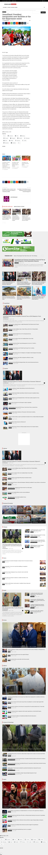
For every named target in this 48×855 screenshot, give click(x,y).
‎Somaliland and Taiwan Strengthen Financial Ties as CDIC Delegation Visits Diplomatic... (22, 317)
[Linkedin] (14, 23)
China (10, 403)
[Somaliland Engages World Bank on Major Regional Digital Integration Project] (4, 774)
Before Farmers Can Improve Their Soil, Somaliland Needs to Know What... (23, 298)
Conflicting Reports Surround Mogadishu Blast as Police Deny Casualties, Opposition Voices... (24, 397)
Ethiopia (4, 542)
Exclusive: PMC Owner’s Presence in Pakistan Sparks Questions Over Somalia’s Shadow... (24, 426)
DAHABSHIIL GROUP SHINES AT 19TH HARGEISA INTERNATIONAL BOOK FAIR (24, 519)
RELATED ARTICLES (8, 206)
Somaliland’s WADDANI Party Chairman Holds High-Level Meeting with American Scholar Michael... (37, 605)
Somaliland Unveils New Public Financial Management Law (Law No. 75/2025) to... (22, 343)
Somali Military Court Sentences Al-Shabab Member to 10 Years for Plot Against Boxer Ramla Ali (25, 810)
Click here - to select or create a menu (10, 7)
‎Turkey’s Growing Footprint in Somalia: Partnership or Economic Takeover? (8, 283)
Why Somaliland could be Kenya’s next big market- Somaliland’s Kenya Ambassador (16, 583)
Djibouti (9, 699)
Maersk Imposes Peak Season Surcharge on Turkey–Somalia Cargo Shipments (37, 519)
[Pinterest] (9, 23)
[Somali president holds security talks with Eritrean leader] (4, 660)
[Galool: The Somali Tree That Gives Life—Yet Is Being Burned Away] (9, 291)
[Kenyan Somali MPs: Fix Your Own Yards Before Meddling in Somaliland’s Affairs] (43, 568)
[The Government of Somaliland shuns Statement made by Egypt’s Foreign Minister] (4, 826)
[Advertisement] (32, 4)
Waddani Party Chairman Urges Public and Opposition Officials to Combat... (21, 357)
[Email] (19, 23)
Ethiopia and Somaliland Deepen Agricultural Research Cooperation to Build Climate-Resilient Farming (27, 763)
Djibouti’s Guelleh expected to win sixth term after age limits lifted (18, 692)
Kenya (3, 567)
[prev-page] (3, 222)
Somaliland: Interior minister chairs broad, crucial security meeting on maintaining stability (9, 190)
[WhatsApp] (11, 23)
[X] (45, 1)
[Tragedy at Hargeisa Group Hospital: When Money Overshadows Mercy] (4, 478)
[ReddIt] (17, 23)
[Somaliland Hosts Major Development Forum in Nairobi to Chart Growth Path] (43, 573)
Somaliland (7, 10)
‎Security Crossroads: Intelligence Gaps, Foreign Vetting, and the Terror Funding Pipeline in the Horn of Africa (26, 218)
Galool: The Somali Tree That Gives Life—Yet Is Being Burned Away (8, 298)
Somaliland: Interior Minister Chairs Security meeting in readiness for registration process (6, 165)
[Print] (22, 23)
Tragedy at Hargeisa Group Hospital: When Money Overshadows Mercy (19, 477)
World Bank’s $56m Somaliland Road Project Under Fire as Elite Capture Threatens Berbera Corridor (24, 510)
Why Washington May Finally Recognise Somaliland (12, 608)
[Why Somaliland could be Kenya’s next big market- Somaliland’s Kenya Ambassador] (43, 585)
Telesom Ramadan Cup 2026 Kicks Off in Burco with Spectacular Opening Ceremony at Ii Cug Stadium (26, 815)
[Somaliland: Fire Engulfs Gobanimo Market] (26, 158)
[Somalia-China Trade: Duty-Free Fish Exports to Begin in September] (5, 403)
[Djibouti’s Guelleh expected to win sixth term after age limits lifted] (24, 681)
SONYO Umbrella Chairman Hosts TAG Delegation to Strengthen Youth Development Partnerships (25, 352)
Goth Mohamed (6, 20)
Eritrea (9, 651)
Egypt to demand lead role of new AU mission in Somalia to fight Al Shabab (19, 646)
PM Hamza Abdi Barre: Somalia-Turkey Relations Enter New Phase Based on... (38, 298)
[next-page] (5, 222)
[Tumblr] (25, 23)
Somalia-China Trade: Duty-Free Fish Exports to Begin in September (20, 402)
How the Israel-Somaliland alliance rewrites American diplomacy (19, 492)
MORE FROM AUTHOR (19, 206)
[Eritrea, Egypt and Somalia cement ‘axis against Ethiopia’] (4, 655)
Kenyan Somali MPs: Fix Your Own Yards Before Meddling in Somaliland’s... (15, 566)
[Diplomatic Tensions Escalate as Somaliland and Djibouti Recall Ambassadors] (4, 717)
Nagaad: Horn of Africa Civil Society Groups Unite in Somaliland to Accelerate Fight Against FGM (25, 701)
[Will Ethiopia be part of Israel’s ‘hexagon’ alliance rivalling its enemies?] (27, 546)
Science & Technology (11, 759)
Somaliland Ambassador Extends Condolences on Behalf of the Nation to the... (15, 577)
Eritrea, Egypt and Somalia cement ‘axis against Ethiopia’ (18, 654)
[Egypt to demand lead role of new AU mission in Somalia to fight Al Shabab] (24, 635)
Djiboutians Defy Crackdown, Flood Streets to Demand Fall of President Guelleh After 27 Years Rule (26, 706)
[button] (44, 7)
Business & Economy (12, 408)
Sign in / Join (14, 0)
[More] (28, 23)
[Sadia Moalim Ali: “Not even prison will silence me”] (5, 423)
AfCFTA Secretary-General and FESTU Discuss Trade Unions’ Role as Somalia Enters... (23, 407)
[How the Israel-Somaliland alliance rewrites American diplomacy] (4, 493)
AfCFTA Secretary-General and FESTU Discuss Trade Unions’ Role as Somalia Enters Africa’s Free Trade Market (9, 509)
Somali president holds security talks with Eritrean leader (18, 659)
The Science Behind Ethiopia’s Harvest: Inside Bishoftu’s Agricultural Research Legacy (12, 546)
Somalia (33, 295)
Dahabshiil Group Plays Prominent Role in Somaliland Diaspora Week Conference (38, 510)
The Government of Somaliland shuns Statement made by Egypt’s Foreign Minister (23, 824)
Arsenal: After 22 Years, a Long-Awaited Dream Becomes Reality (17, 805)
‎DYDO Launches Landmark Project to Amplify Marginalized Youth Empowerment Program (15, 218)
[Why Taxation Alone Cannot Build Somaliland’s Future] (4, 498)
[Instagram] (43, 1)
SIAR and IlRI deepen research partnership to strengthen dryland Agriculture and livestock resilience (26, 758)
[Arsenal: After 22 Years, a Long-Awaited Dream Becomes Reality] (24, 795)
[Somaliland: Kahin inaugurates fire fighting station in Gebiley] (16, 158)
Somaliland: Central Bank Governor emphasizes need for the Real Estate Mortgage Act (24, 190)
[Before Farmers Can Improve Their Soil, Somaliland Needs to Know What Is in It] (24, 291)
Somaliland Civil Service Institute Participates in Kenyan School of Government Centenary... (17, 560)
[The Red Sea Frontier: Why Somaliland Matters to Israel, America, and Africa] (27, 611)
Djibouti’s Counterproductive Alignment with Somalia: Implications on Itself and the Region (24, 711)
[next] (43, 256)
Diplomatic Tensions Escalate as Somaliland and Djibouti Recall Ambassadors (22, 715)
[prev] (41, 256)
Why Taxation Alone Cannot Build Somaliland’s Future (17, 497)
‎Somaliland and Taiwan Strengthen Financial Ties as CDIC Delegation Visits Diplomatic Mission (30, 260)
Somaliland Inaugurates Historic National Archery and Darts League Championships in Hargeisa (25, 819)
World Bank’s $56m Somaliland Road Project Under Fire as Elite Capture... (20, 487)
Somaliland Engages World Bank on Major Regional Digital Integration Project (22, 772)
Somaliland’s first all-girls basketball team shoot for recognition (19, 829)
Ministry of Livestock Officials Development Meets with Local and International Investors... (24, 362)
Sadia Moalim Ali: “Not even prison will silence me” (17, 421)
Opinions (23, 214)
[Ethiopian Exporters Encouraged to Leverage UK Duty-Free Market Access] (27, 536)
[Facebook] (41, 1)
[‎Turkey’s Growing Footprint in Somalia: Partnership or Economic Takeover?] (9, 276)
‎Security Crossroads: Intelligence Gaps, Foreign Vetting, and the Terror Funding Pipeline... (39, 283)
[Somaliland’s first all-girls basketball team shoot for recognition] (4, 830)
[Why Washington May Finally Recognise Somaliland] (12, 599)
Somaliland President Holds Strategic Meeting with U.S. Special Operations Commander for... (36, 594)
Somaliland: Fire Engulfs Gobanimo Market (25, 163)
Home (3, 10)
